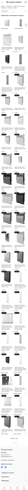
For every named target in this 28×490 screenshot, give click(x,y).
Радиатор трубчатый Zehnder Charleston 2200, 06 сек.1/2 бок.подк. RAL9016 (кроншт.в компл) (7, 307)
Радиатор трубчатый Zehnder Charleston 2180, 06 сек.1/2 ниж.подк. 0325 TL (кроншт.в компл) (20, 348)
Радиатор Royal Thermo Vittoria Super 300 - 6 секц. (7, 207)
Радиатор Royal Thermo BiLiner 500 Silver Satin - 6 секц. (7, 227)
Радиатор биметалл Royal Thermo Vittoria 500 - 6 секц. (20, 430)
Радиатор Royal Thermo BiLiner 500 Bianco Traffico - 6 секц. (7, 168)
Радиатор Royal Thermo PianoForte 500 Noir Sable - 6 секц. (7, 68)
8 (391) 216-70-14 (5, 455)
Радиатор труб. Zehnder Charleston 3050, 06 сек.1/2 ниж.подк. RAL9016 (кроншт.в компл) (7, 327)
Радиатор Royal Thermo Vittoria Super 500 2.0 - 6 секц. (19, 246)
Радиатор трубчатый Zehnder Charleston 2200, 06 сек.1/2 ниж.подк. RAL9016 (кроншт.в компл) (7, 390)
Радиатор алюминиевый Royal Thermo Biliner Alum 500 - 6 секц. (20, 89)
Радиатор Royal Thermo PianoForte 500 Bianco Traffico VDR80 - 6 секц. (7, 266)
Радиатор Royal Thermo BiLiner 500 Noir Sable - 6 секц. (20, 207)
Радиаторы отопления (18, 6)
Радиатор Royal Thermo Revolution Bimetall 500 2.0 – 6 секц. (20, 129)
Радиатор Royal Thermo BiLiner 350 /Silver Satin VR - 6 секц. (20, 227)
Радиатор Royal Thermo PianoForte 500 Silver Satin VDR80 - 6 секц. (20, 266)
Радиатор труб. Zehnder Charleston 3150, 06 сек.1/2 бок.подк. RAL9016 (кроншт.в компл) (20, 307)
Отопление (9, 6)
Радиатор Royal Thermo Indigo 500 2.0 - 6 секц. (7, 148)
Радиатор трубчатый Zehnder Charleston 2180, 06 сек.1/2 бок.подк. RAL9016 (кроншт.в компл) (20, 286)
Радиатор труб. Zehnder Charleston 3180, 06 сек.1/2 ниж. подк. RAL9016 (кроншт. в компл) (7, 348)
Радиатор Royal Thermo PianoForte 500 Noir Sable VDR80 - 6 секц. (7, 285)
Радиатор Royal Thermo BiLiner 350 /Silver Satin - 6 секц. (20, 188)
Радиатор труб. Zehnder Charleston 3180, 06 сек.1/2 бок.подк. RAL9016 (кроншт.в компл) (20, 327)
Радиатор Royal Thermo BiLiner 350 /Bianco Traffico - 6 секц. (20, 148)
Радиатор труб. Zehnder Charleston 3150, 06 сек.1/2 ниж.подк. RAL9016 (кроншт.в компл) (20, 410)
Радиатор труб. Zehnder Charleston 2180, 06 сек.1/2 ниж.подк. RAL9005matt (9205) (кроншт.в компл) (7, 89)
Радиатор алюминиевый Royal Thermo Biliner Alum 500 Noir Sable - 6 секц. (7, 368)
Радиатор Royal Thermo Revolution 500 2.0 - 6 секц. (20, 109)
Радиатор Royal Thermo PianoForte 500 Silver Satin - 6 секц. (7, 246)
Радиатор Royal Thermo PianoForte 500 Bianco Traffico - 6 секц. (19, 48)
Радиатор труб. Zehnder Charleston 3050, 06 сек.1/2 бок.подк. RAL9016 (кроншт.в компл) (7, 410)
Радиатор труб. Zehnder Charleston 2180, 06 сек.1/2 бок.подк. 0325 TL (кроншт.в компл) (20, 390)
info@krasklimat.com (6, 456)
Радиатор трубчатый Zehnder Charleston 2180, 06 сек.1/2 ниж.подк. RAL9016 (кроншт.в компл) (20, 369)
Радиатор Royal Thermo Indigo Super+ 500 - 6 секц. (20, 168)
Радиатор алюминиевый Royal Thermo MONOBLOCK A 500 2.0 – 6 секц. (7, 48)
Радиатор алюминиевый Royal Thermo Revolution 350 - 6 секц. (7, 109)
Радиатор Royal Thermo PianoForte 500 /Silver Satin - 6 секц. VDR (7, 430)
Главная (3, 6)
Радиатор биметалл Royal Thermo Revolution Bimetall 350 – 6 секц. (7, 129)
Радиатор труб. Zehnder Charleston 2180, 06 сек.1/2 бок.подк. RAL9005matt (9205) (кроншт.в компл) (20, 68)
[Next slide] (26, 25)
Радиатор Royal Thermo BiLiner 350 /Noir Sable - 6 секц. (7, 188)
